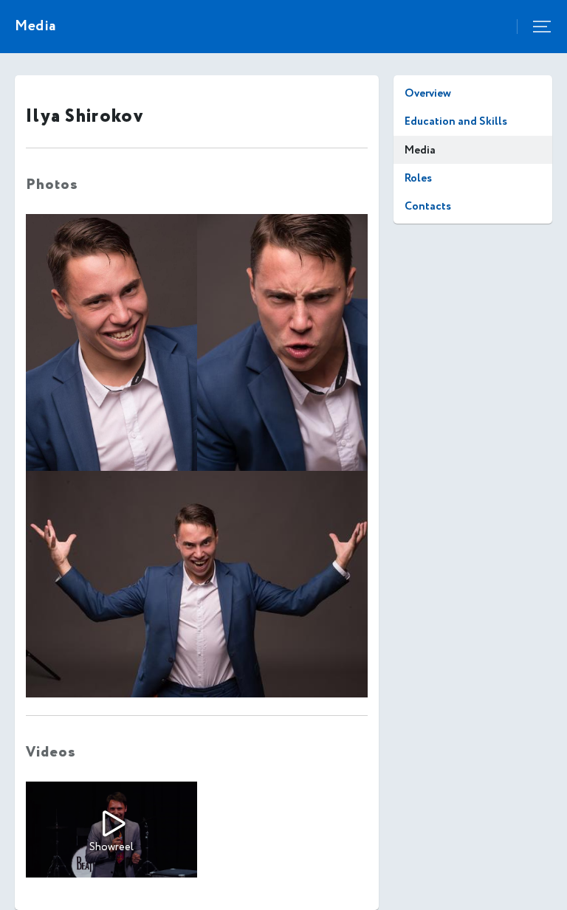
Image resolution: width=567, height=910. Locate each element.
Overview (428, 93)
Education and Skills (456, 121)
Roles (418, 178)
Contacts (428, 206)
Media (420, 150)
